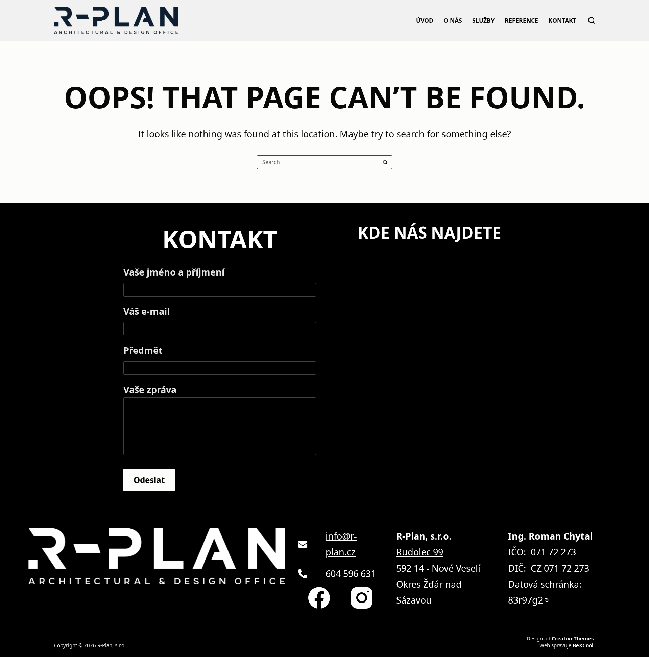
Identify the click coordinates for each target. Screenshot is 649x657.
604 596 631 (349, 573)
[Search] (591, 20)
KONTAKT (561, 20)
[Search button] (385, 162)
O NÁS (452, 20)
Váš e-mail (147, 311)
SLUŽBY (482, 20)
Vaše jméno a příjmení (171, 272)
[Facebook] (316, 598)
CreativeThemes (572, 638)
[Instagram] (360, 598)
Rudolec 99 (421, 551)
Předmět (142, 350)
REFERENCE (520, 20)
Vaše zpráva (149, 389)
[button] (528, 600)
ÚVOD (424, 20)
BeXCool (583, 645)
